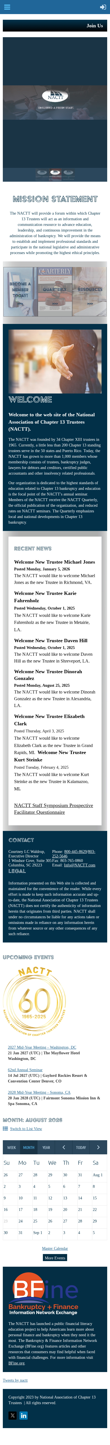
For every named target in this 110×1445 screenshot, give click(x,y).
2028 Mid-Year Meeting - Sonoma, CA (39, 1092)
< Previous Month (63, 1147)
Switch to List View (26, 1129)
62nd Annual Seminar (25, 1070)
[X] (12, 1415)
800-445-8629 (75, 852)
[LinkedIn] (23, 1415)
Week (11, 1147)
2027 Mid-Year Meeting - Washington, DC (42, 1047)
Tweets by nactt (15, 1380)
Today (81, 1147)
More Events (55, 1258)
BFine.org (16, 1363)
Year (46, 1147)
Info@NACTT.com (79, 865)
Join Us (95, 25)
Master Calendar (55, 1248)
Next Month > (98, 1147)
